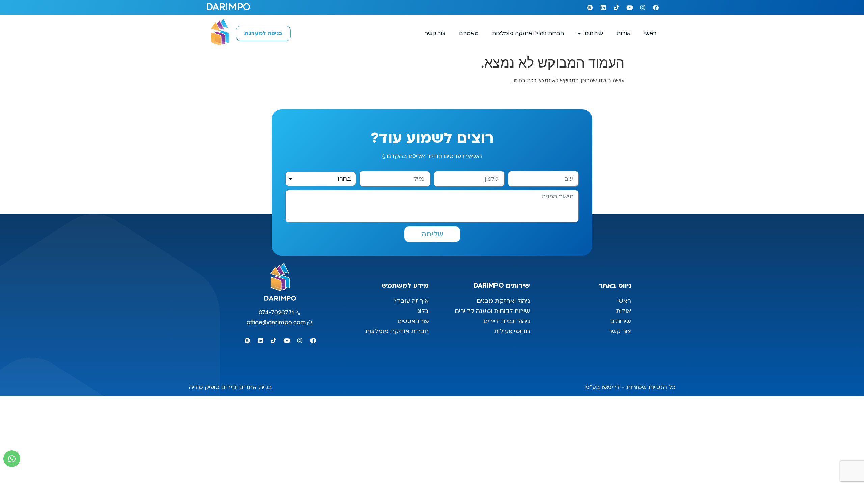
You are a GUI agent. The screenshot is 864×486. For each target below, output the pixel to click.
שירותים (594, 33)
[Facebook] (656, 7)
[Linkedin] (603, 7)
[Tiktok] (616, 7)
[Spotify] (590, 7)
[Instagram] (642, 7)
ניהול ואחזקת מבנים (503, 301)
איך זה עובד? (411, 301)
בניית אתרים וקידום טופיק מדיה (230, 387)
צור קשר (435, 33)
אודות (624, 33)
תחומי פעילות (512, 331)
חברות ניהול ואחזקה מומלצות (528, 33)
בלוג (422, 311)
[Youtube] (629, 7)
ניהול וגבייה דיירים (507, 321)
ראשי (650, 33)
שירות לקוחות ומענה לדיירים (492, 311)
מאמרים (469, 33)
